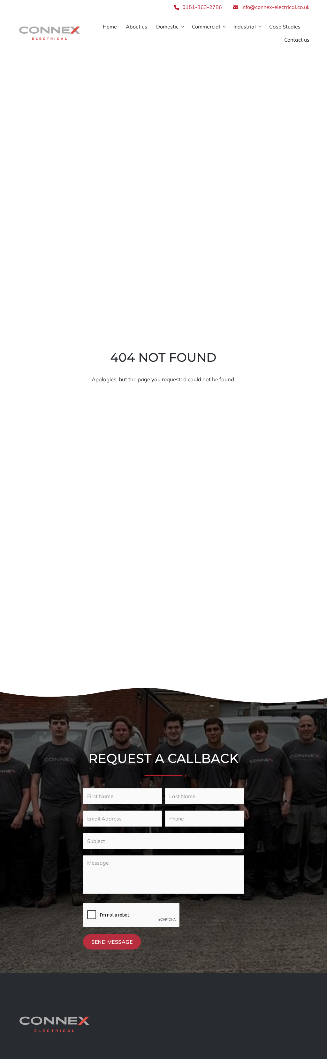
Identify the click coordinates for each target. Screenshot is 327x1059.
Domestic (167, 26)
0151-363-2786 (202, 7)
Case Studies (284, 26)
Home (110, 26)
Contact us (296, 39)
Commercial (206, 26)
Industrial (244, 26)
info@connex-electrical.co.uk (275, 7)
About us (136, 26)
